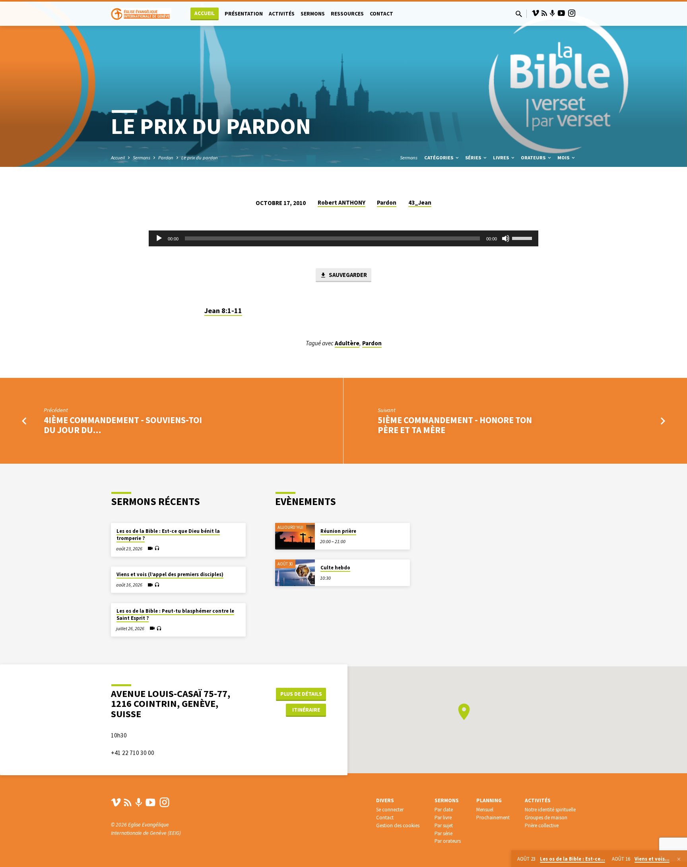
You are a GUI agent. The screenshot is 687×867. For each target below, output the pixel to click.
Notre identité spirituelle (550, 809)
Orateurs (534, 158)
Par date (444, 809)
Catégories (439, 158)
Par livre (443, 817)
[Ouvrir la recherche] (518, 14)
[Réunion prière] (295, 536)
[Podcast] (552, 13)
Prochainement (493, 817)
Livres (501, 158)
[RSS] (544, 13)
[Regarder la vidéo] (150, 548)
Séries (473, 158)
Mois (564, 158)
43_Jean (419, 202)
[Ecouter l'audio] (156, 548)
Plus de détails (301, 693)
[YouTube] (561, 13)
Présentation (244, 13)
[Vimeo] (535, 13)
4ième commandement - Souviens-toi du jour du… (123, 424)
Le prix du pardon (199, 158)
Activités (282, 13)
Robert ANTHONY (341, 202)
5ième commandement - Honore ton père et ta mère (455, 424)
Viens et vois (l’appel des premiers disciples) (169, 574)
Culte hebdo (335, 567)
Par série (443, 833)
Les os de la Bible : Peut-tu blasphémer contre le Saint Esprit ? (175, 614)
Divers (385, 800)
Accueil (204, 13)
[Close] (678, 859)
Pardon (165, 158)
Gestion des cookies (397, 825)
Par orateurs (448, 841)
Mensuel (484, 809)
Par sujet (444, 825)
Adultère (347, 343)
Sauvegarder (347, 275)
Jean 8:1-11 (223, 310)
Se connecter (390, 809)
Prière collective (542, 825)
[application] (343, 238)
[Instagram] (571, 13)
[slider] (523, 237)
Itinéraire (306, 709)
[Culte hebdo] (295, 572)
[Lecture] (159, 238)
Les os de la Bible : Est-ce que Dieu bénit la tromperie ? (168, 535)
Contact (381, 13)
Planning (489, 800)
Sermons (313, 13)
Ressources (347, 13)
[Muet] (506, 238)
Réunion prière (338, 531)
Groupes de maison (546, 817)
